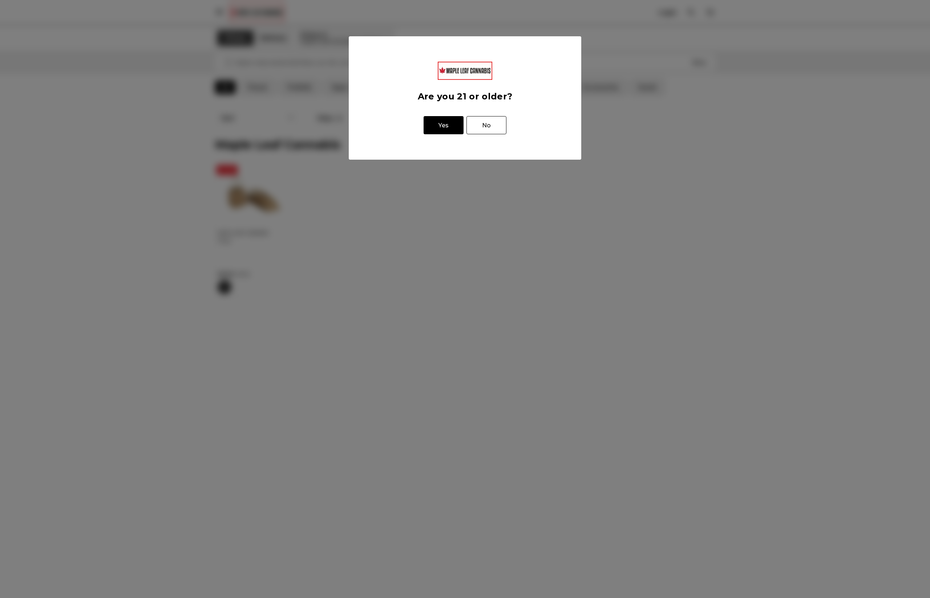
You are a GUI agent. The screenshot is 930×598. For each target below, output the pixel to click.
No (486, 125)
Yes (443, 125)
